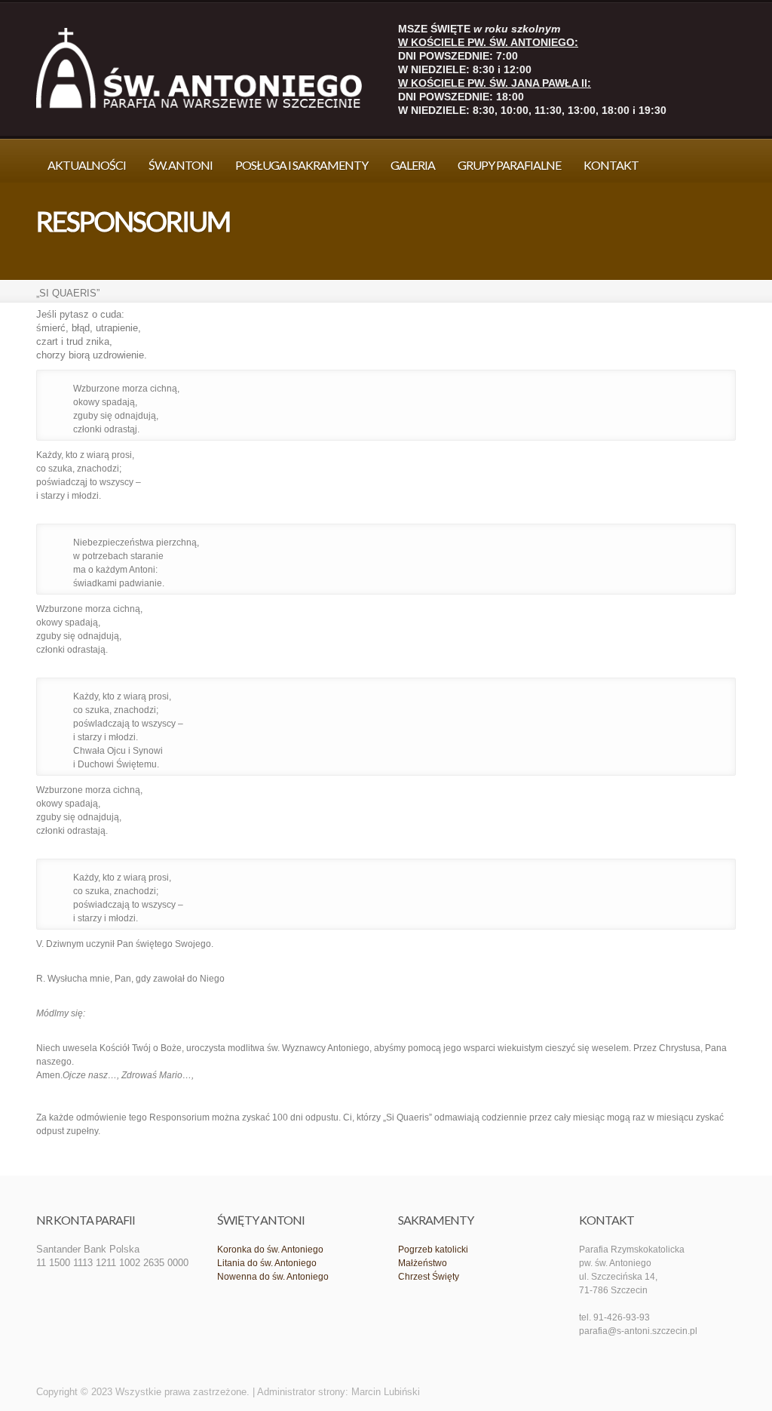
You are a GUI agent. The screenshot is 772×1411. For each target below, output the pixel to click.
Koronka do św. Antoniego (270, 1249)
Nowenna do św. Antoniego (273, 1276)
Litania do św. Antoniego (267, 1263)
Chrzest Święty (428, 1276)
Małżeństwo (422, 1263)
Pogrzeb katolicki (433, 1249)
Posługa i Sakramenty (301, 165)
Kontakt (611, 165)
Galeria (413, 165)
